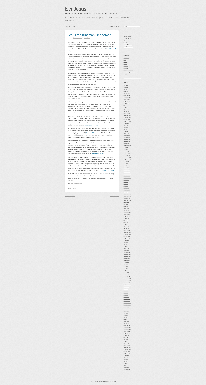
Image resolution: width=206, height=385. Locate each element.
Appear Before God (128, 45)
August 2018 (126, 240)
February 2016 (127, 299)
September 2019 (127, 216)
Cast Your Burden (128, 39)
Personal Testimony (125, 18)
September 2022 (127, 160)
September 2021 (127, 178)
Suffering (126, 68)
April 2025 (126, 107)
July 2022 (126, 164)
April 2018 (126, 246)
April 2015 (126, 319)
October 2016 (127, 283)
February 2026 (127, 93)
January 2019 (127, 230)
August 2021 (126, 180)
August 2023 (126, 147)
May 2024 (126, 129)
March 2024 (126, 133)
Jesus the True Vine (70, 26)
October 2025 (127, 99)
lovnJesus (75, 8)
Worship (125, 74)
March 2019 (126, 226)
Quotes (125, 64)
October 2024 (127, 119)
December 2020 (127, 194)
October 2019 (127, 214)
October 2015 (127, 307)
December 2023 (127, 139)
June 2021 (126, 182)
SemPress (114, 381)
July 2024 (126, 125)
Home (66, 18)
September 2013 (127, 353)
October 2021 (127, 176)
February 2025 (127, 111)
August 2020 (126, 202)
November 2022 (127, 157)
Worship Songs (69, 20)
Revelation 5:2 (90, 133)
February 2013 (127, 367)
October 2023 (127, 143)
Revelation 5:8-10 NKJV (107, 170)
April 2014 (126, 341)
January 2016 (127, 301)
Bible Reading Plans (98, 18)
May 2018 (126, 244)
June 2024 (126, 127)
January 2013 (127, 369)
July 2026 (126, 85)
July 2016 (126, 289)
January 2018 (127, 252)
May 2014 (126, 339)
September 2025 (127, 101)
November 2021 (127, 174)
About (72, 18)
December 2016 (127, 279)
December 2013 (127, 347)
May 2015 (126, 317)
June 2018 (126, 242)
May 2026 (126, 89)
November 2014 (127, 329)
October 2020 (127, 198)
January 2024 (127, 137)
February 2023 (127, 153)
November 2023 (127, 141)
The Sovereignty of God (129, 72)
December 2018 (127, 232)
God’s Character (114, 26)
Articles (77, 18)
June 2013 (126, 359)
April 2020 (126, 206)
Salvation (126, 66)
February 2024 (127, 135)
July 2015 (126, 313)
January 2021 (127, 192)
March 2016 (126, 297)
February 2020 (127, 210)
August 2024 (126, 123)
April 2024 (126, 131)
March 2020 (126, 208)
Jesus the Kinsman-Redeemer (89, 34)
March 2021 (126, 188)
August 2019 (126, 218)
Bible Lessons (86, 18)
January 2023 (127, 155)
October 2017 (127, 258)
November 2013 (127, 349)
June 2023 (126, 149)
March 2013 (126, 365)
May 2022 (126, 166)
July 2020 (126, 204)
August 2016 (126, 287)
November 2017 (127, 256)
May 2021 (126, 184)
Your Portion (126, 43)
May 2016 (126, 293)
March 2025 (126, 109)
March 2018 (126, 248)
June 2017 (126, 266)
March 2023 (126, 151)
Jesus (116, 18)
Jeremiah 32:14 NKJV (91, 125)
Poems (125, 62)
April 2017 (126, 270)
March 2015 (126, 321)
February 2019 (127, 228)
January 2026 (127, 95)
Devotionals (108, 18)
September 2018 (127, 238)
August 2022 (126, 162)
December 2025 (127, 97)
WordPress (102, 381)
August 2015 (126, 311)
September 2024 (127, 121)
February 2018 (127, 250)
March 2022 (126, 168)
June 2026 (126, 87)
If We (125, 41)
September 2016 (127, 285)
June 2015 (126, 315)
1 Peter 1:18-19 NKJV (97, 154)
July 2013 (126, 357)
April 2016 (126, 295)
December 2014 (127, 327)
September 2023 (127, 145)
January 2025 (127, 113)
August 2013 (126, 355)
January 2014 (127, 345)
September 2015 (127, 309)
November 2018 (127, 234)
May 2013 (126, 361)
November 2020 (127, 196)
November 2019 (127, 212)
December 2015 (127, 303)
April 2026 (126, 91)
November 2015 (127, 305)
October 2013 (127, 351)
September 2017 (127, 260)
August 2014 (126, 335)
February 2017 (127, 274)
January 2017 (127, 277)
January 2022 (127, 172)
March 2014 (126, 343)
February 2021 (127, 190)
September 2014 (127, 333)
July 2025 (126, 105)
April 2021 (126, 186)
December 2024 (127, 115)
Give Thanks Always (128, 47)
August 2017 (126, 262)
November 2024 (127, 117)
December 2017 (127, 254)
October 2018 (127, 236)
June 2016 (126, 291)
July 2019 (126, 220)
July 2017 (126, 264)
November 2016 (127, 281)
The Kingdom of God (128, 70)
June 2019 (126, 222)
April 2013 (126, 363)
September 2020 (127, 200)
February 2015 (127, 323)
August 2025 (126, 103)
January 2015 (127, 325)
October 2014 (127, 331)
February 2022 (127, 170)
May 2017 (126, 268)
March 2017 (126, 272)
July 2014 (126, 337)
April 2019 (126, 224)
